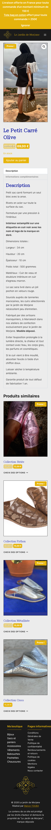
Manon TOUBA (31, 805)
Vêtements (13, 750)
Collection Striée (14, 462)
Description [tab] (12, 170)
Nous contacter (35, 770)
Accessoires (14, 746)
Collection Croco (14, 700)
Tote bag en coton (15, 14)
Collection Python (15, 541)
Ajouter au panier (16, 160)
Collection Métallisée (17, 621)
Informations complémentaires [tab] (22, 176)
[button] (43, 46)
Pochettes (13, 757)
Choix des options (14, 473)
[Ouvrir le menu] (45, 35)
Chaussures (14, 761)
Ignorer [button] (25, 25)
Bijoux (10, 734)
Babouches (13, 753)
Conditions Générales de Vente (34, 736)
